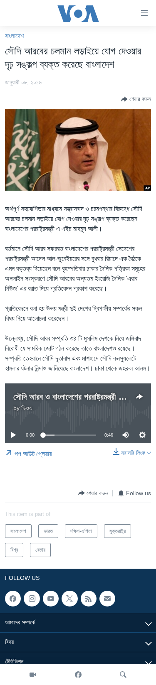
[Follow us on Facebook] (13, 598)
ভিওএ (26, 408)
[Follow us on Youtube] (51, 598)
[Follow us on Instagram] (32, 598)
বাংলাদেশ (14, 35)
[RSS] (89, 598)
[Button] (136, 99)
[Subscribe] (107, 598)
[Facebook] (78, 674)
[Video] (32, 674)
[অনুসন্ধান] (123, 674)
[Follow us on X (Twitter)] (69, 598)
